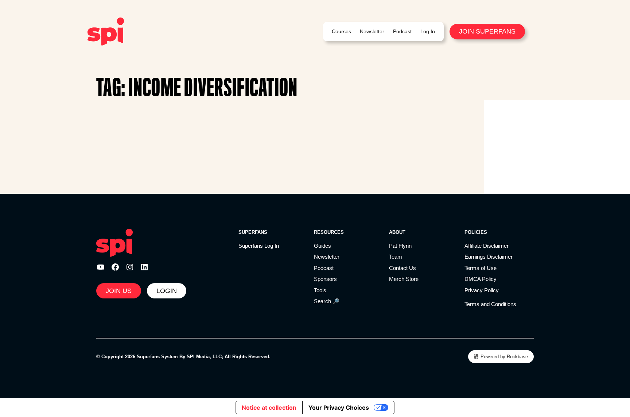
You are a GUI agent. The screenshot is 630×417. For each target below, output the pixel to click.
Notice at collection (269, 407)
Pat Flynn (400, 246)
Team (395, 257)
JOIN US (119, 290)
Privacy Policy (481, 290)
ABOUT (397, 232)
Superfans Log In (258, 246)
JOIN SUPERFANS (487, 31)
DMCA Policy (480, 279)
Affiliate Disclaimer (486, 246)
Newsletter (326, 257)
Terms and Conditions (490, 304)
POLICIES (475, 232)
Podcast (324, 268)
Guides (322, 246)
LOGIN (166, 290)
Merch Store (404, 279)
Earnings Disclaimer (488, 257)
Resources (329, 232)
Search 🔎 (326, 301)
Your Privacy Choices (338, 407)
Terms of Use (480, 268)
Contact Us (402, 268)
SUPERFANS (252, 232)
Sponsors (325, 279)
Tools (320, 290)
